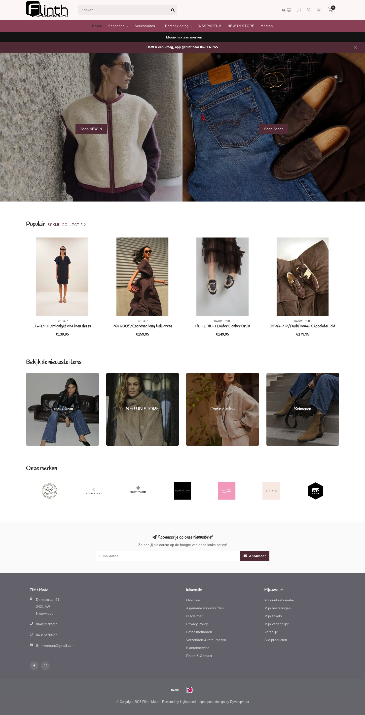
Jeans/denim (36, 375)
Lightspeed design (212, 702)
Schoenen (116, 26)
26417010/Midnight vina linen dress (62, 326)
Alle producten (275, 640)
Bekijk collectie (65, 225)
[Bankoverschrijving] (175, 690)
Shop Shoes (273, 129)
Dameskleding (176, 26)
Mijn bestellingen (277, 608)
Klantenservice (197, 648)
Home (97, 26)
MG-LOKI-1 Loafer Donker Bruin (222, 326)
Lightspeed (188, 702)
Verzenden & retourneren (206, 640)
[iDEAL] (190, 690)
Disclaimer (194, 616)
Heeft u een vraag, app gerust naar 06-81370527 (182, 47)
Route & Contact (199, 656)
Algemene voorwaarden (205, 608)
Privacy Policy (197, 624)
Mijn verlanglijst (276, 624)
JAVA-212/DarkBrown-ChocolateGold (302, 326)
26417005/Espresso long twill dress (142, 326)
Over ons (193, 600)
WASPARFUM (209, 26)
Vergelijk (271, 632)
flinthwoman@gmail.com (55, 645)
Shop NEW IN (91, 129)
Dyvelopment (239, 702)
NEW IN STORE (241, 26)
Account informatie (279, 600)
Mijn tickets (273, 616)
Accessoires (145, 26)
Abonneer (257, 556)
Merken (267, 26)
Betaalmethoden (199, 632)
